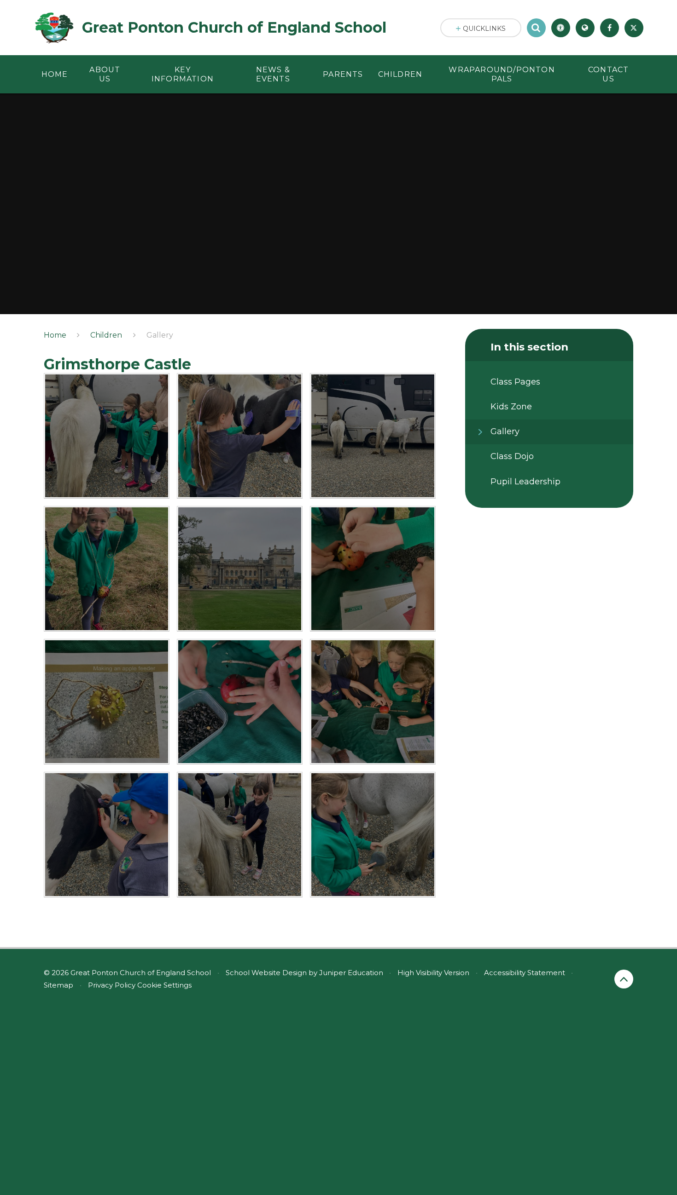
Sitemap (58, 985)
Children (106, 335)
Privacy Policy (111, 985)
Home (55, 335)
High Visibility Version (433, 972)
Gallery (159, 335)
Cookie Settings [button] (164, 985)
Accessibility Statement (524, 972)
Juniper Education (351, 972)
